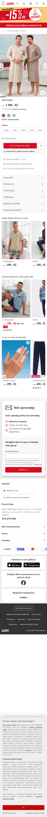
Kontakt (6, 483)
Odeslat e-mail (15, 491)
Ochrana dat (36, 614)
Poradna (6, 540)
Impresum (21, 619)
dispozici (28, 750)
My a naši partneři (9, 725)
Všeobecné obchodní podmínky (17, 614)
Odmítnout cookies (10, 813)
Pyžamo (23, 31)
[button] (3, 3)
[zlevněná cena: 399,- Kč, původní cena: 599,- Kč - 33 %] (16, 298)
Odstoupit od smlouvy (24, 608)
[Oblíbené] (37, 3)
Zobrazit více (38, 464)
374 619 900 (9, 518)
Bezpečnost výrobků (11, 203)
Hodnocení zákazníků (12, 210)
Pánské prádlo (13, 31)
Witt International (11, 526)
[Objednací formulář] (30, 3)
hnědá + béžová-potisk (10, 119)
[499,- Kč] (16, 240)
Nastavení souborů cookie (34, 813)
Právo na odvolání (34, 619)
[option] (3, 115)
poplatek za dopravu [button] (19, 109)
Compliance (13, 624)
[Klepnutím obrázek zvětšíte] (42, 92)
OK (23, 807)
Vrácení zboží (8, 190)
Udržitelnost (8, 197)
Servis (5, 533)
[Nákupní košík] (43, 3)
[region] (23, 767)
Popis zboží (8, 177)
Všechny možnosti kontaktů (17, 497)
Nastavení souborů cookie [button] (29, 624)
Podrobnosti (8, 184)
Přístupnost (10, 619)
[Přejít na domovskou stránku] (10, 3)
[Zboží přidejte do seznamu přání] (41, 145)
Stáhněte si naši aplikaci (23, 559)
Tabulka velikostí (10, 138)
